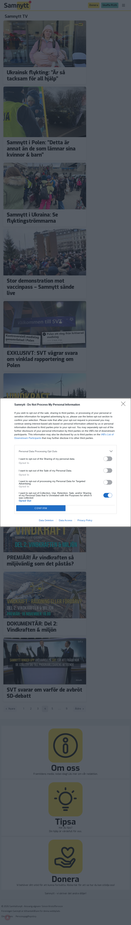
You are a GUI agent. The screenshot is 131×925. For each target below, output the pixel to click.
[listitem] (65, 451)
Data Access (65, 520)
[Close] (124, 405)
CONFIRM (41, 508)
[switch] (107, 458)
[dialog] (65, 462)
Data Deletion (46, 520)
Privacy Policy (84, 520)
